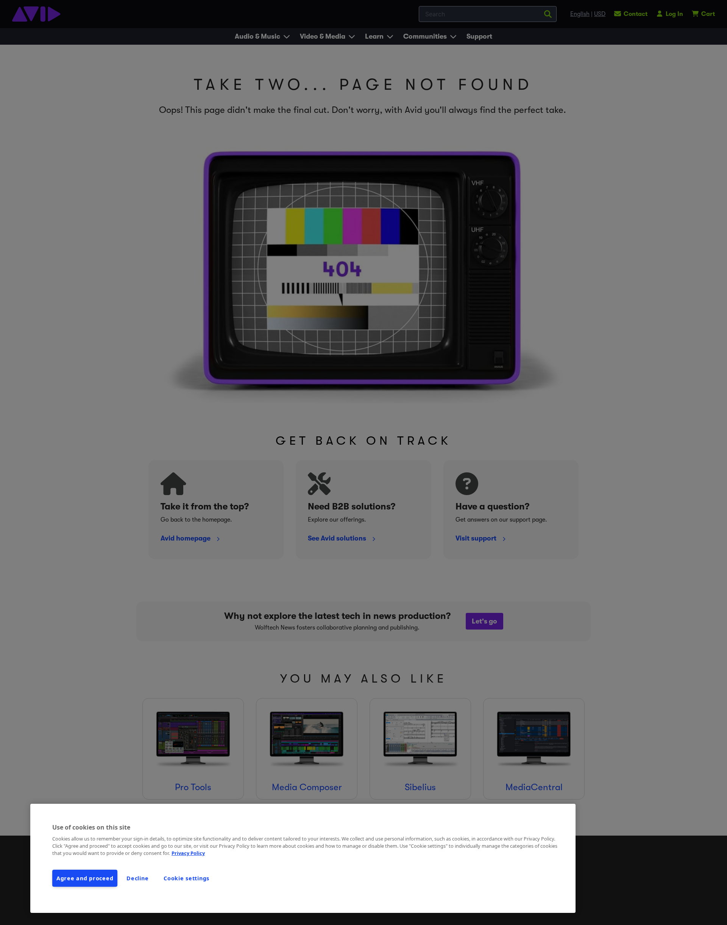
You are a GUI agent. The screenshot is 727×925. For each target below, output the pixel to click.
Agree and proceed (84, 878)
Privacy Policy (188, 853)
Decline (137, 878)
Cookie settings (186, 878)
